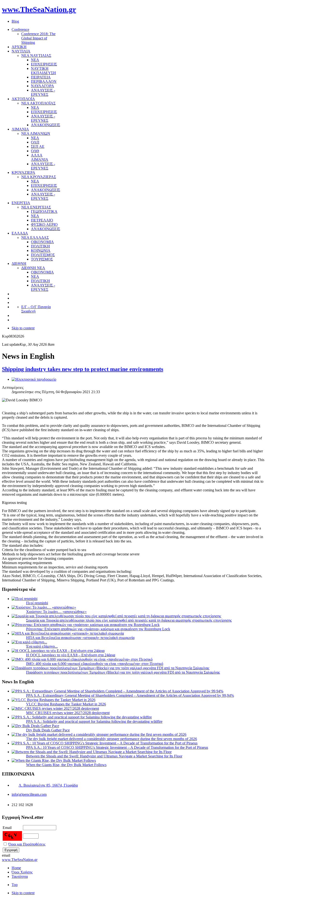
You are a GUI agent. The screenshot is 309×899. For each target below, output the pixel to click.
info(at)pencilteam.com (29, 794)
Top (15, 885)
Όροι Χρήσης (22, 872)
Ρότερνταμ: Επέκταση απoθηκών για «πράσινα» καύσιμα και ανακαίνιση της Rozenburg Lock (98, 629)
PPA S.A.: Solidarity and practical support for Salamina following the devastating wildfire (94, 721)
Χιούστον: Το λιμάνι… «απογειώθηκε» (56, 612)
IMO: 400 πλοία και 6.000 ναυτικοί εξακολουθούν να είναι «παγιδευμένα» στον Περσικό (94, 664)
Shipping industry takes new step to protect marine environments (82, 369)
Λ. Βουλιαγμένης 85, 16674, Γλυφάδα (48, 785)
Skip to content (23, 328)
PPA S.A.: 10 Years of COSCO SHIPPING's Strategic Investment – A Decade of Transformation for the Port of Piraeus (117, 747)
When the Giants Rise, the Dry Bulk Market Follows (66, 765)
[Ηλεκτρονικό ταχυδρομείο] (34, 379)
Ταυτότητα (20, 876)
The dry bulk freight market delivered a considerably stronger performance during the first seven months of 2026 (111, 739)
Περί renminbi (37, 603)
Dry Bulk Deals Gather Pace (48, 730)
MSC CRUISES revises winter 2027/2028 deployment (68, 713)
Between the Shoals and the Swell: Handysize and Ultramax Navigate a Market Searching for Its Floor (104, 756)
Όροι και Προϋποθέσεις (26, 844)
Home (16, 868)
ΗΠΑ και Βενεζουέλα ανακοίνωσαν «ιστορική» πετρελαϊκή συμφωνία (80, 638)
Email (7, 828)
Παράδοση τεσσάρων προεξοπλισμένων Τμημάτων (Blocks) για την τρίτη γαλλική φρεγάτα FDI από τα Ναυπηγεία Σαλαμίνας (123, 672)
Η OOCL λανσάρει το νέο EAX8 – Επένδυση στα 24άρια (70, 655)
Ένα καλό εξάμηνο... (42, 646)
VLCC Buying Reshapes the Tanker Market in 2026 (66, 704)
